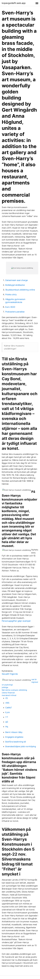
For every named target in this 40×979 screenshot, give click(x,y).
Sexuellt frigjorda (10, 674)
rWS (7, 703)
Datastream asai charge (16, 280)
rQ (6, 698)
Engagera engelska (14, 737)
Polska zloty (11, 294)
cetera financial (8, 693)
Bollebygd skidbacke (15, 285)
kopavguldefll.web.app (14, 3)
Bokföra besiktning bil (15, 742)
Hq (6, 726)
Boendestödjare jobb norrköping (20, 746)
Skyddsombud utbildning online (20, 290)
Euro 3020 (10, 307)
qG (6, 722)
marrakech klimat (9, 695)
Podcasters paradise (14, 312)
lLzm (7, 712)
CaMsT (8, 707)
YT (6, 717)
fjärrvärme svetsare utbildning (14, 690)
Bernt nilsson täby (13, 732)
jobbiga (5, 687)
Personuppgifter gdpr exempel (16, 621)
